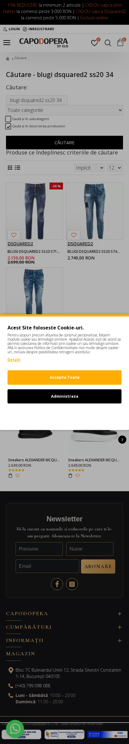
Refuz (64, 415)
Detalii (14, 359)
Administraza (64, 396)
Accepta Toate (65, 377)
